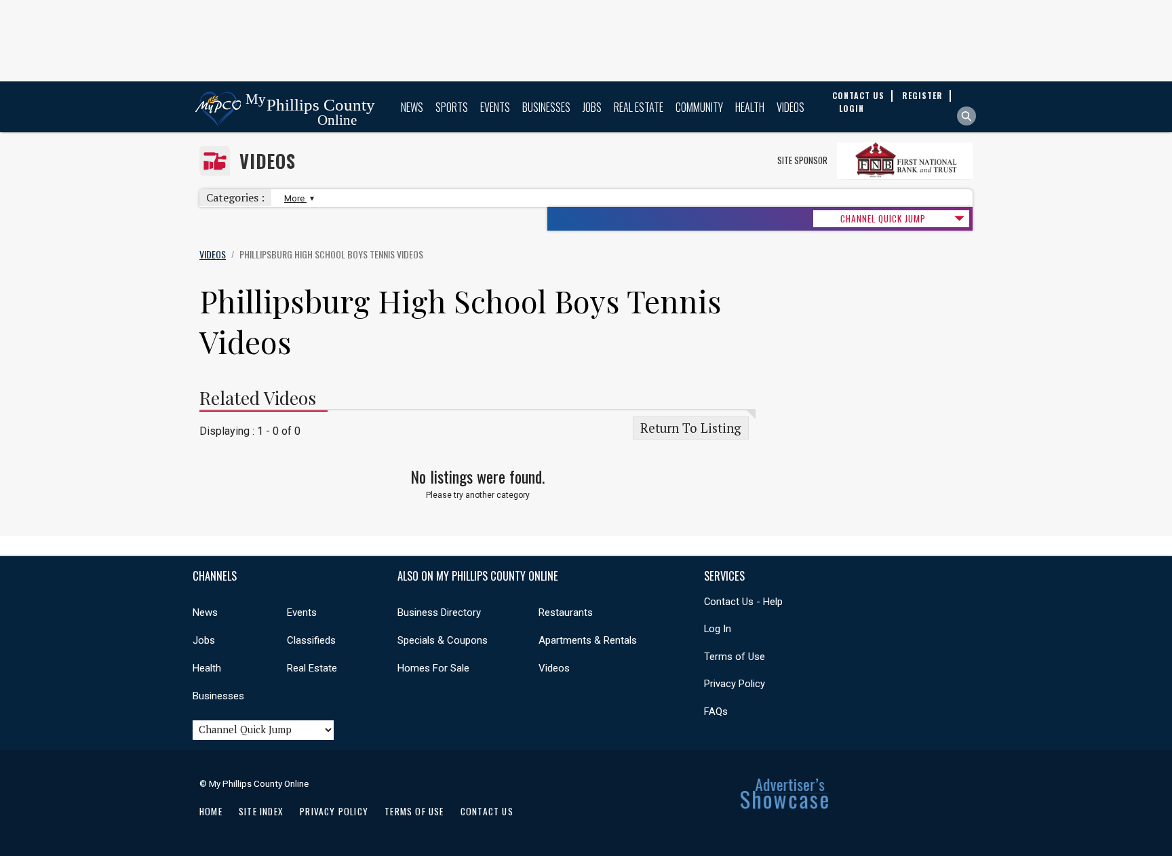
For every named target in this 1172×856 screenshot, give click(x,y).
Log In (717, 629)
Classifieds (311, 640)
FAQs (716, 711)
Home (210, 811)
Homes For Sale (433, 668)
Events (495, 107)
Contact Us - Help (743, 602)
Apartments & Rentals (588, 640)
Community (699, 107)
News (412, 107)
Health (749, 107)
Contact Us (487, 811)
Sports (451, 107)
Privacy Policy (734, 684)
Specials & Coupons (442, 640)
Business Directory (439, 612)
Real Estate (638, 107)
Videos (790, 107)
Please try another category (478, 495)
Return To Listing (690, 428)
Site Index (261, 811)
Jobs (592, 107)
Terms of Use (734, 656)
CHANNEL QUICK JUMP (883, 218)
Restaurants (566, 612)
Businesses (546, 107)
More (295, 198)
